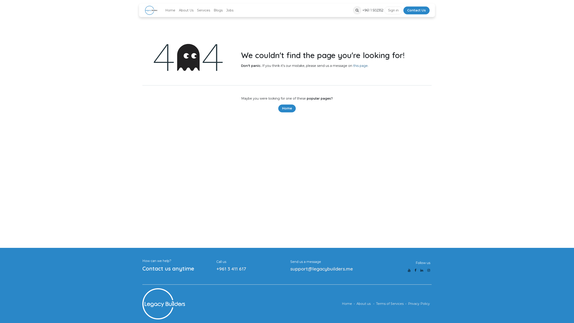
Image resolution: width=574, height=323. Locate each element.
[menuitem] (170, 10)
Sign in (393, 10)
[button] (357, 10)
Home (287, 108)
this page (360, 66)
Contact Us (416, 10)
